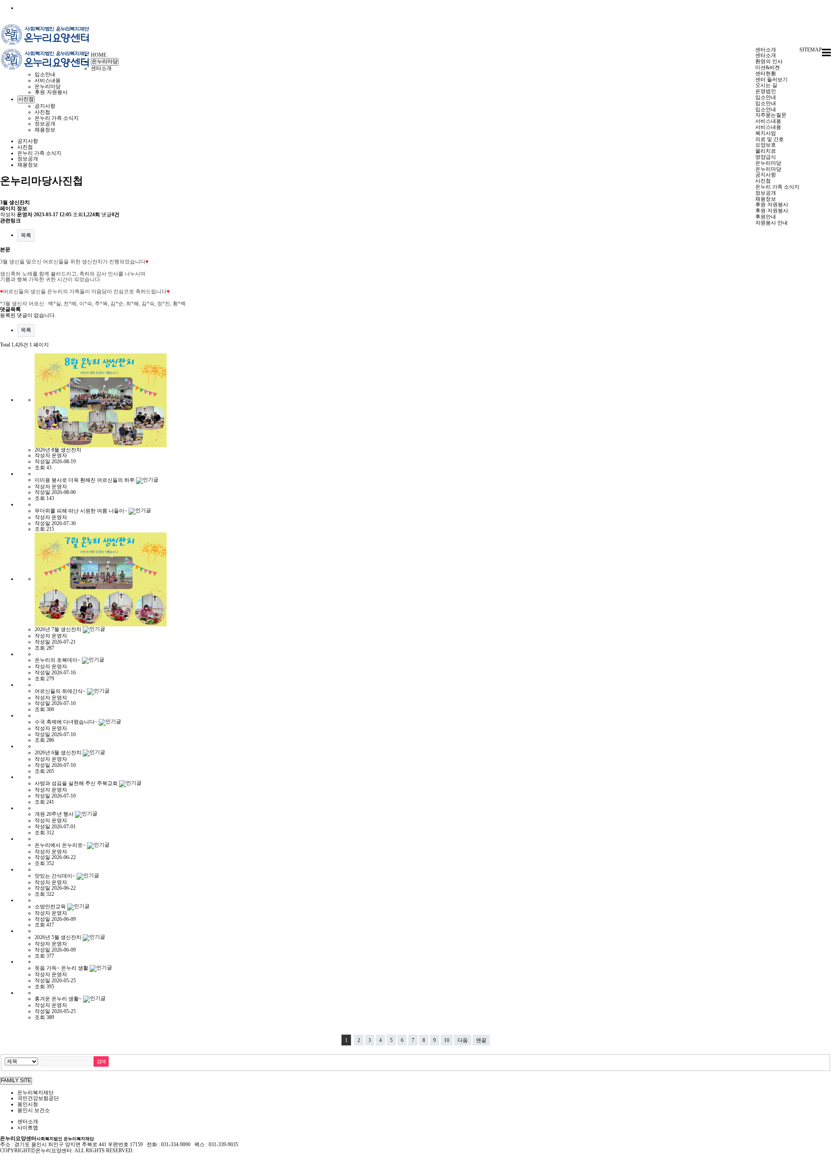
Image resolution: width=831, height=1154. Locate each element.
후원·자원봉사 (771, 205)
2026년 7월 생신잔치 (59, 629)
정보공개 (765, 193)
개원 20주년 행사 (55, 814)
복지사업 (765, 133)
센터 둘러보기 (771, 80)
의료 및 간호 (769, 139)
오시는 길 (766, 85)
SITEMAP (810, 50)
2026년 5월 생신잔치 (59, 937)
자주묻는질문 (770, 115)
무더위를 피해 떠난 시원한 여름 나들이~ (82, 511)
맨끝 (481, 1040)
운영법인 (765, 91)
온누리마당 (768, 163)
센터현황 (765, 74)
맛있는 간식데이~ (56, 875)
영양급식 (765, 157)
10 (446, 1040)
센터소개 (765, 50)
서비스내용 (768, 121)
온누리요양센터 (47, 1138)
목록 (26, 235)
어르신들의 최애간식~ (61, 691)
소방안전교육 (51, 907)
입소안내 (765, 97)
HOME (98, 55)
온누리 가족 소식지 (777, 187)
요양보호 (765, 145)
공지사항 (765, 175)
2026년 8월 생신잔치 (58, 450)
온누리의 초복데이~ (58, 660)
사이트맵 (27, 1128)
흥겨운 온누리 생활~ (59, 999)
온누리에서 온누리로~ (61, 845)
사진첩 (763, 181)
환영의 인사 (769, 61)
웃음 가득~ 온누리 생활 (62, 968)
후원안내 (765, 217)
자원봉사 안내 (771, 223)
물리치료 (765, 151)
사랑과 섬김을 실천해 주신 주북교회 (77, 783)
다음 (462, 1040)
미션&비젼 (767, 67)
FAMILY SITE (16, 1080)
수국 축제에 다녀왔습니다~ (67, 722)
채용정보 (765, 199)
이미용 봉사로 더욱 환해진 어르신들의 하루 (85, 480)
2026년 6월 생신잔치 (59, 753)
